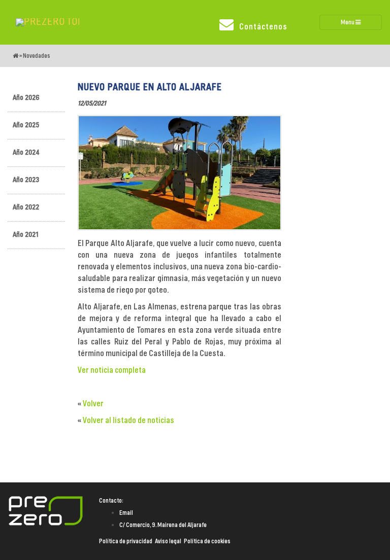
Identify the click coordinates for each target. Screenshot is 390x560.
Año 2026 (26, 97)
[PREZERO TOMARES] (47, 22)
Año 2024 (26, 152)
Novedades (36, 56)
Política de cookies (207, 541)
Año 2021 (26, 234)
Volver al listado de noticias (128, 420)
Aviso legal (168, 541)
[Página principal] (15, 56)
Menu (348, 22)
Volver (93, 404)
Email (126, 513)
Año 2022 (26, 207)
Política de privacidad (125, 541)
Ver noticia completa (112, 370)
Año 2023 (26, 180)
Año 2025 (26, 125)
